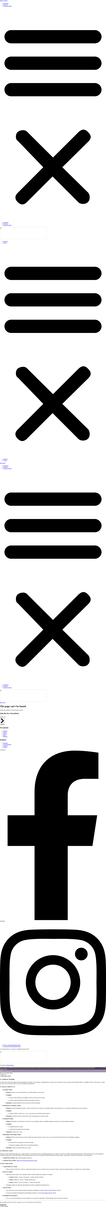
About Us (5, 241)
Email (1, 716)
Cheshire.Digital (10, 1065)
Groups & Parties (7, 6)
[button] (53, 114)
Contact (5, 242)
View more (97, 1067)
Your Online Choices (47, 1193)
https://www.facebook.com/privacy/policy (27, 1160)
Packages (5, 4)
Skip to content (3, 0)
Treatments (5, 3)
